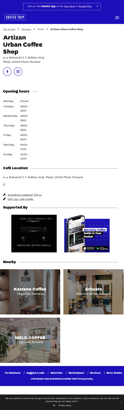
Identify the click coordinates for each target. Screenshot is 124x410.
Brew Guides (114, 373)
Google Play (85, 6)
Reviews (95, 373)
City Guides (9, 29)
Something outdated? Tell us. (25, 195)
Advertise (56, 373)
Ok (54, 405)
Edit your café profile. (21, 199)
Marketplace (76, 373)
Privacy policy (65, 405)
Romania (26, 29)
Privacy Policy (85, 379)
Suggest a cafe (35, 373)
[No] (120, 402)
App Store (69, 6)
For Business (13, 373)
